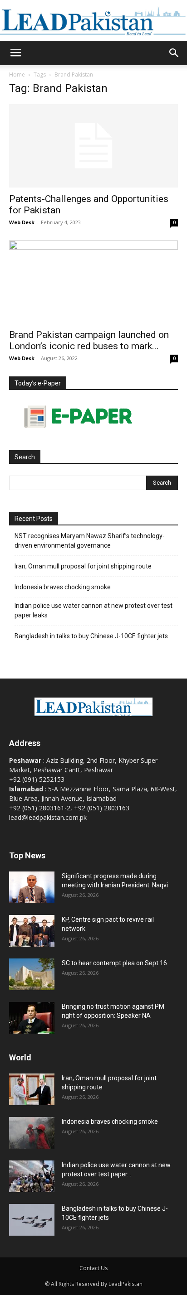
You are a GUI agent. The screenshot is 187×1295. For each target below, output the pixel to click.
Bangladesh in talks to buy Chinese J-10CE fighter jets (91, 636)
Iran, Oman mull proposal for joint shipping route (83, 566)
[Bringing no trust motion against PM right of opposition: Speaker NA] (31, 1018)
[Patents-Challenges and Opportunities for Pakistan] (93, 146)
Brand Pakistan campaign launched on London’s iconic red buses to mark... (89, 340)
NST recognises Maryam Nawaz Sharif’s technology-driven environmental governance (90, 540)
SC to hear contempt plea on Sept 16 (114, 963)
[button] (15, 53)
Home (17, 74)
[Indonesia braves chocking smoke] (31, 1133)
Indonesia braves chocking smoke (63, 587)
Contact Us (93, 1268)
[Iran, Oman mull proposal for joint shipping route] (31, 1089)
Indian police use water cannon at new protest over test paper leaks (93, 610)
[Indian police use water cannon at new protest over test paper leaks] (31, 1176)
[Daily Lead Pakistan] (93, 20)
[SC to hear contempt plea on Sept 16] (31, 974)
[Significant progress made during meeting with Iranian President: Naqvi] (31, 887)
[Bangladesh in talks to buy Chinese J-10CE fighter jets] (31, 1220)
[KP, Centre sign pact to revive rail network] (31, 931)
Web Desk (21, 222)
